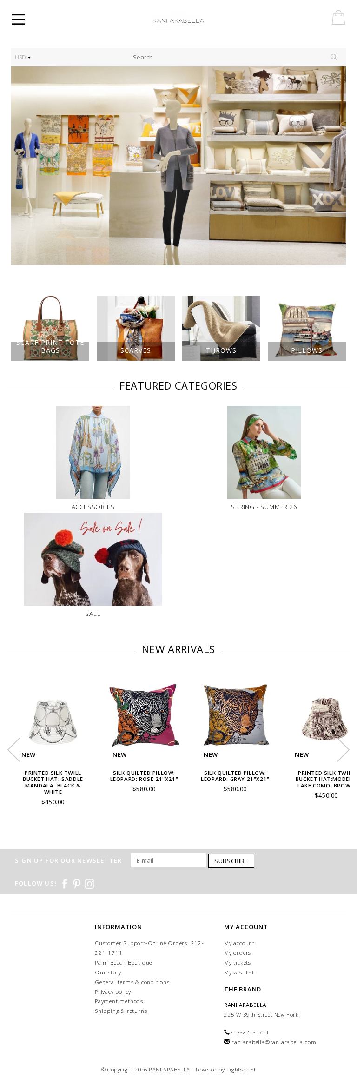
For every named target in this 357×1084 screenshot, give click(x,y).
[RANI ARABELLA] (191, 21)
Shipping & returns (121, 1010)
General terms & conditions (132, 981)
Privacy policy (113, 991)
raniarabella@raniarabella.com (273, 1041)
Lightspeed (241, 1069)
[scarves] (178, 165)
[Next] (334, 166)
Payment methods (119, 1001)
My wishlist (239, 972)
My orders (237, 952)
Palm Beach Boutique (123, 962)
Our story (108, 972)
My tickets (237, 962)
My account (239, 942)
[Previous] (23, 166)
